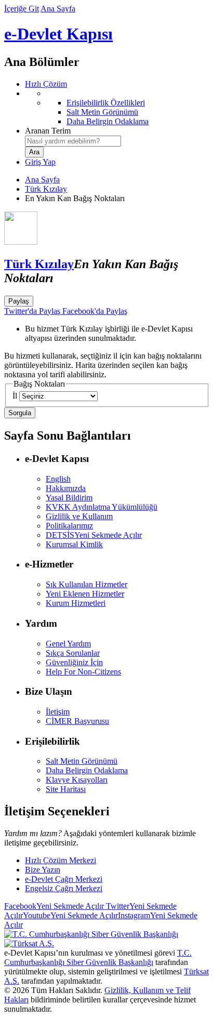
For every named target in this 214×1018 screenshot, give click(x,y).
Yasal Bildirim (69, 497)
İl (14, 395)
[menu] (117, 107)
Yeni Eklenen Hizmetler (85, 593)
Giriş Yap (40, 161)
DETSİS (94, 535)
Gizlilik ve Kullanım (79, 516)
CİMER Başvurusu (77, 721)
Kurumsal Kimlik (74, 544)
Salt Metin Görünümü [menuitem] (102, 112)
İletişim (58, 711)
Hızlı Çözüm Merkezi (60, 860)
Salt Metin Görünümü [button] (81, 761)
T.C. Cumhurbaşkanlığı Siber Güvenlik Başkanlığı (98, 957)
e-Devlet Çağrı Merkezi (63, 879)
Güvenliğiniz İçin (74, 662)
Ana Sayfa (58, 8)
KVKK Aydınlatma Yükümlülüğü (101, 507)
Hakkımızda (66, 488)
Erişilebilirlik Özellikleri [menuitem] (105, 102)
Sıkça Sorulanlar (73, 653)
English (58, 478)
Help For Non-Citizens (83, 671)
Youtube (70, 915)
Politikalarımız (69, 525)
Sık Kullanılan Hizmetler (86, 584)
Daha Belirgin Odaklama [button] (87, 770)
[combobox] (73, 141)
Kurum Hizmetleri (75, 603)
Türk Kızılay (46, 188)
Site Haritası (66, 789)
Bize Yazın (42, 869)
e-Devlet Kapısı (58, 33)
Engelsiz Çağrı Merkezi (63, 888)
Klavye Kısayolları (77, 779)
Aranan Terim (48, 130)
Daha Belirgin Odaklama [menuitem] (107, 121)
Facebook (54, 906)
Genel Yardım (68, 643)
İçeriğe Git (21, 8)
